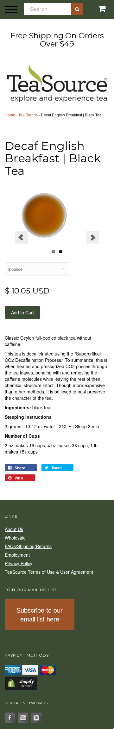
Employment (17, 555)
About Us (14, 529)
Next (92, 237)
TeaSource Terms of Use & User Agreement (49, 572)
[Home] (57, 83)
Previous (21, 237)
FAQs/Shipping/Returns (28, 546)
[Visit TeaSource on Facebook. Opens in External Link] (10, 718)
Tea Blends (28, 114)
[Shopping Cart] (95, 8)
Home (10, 114)
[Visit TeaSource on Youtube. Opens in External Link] (23, 718)
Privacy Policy (18, 563)
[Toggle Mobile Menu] (11, 9)
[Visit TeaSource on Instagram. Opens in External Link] (36, 718)
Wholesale (15, 537)
